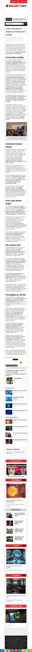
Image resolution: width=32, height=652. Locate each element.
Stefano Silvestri (16, 37)
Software (15, 40)
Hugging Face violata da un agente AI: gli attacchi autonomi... (14, 500)
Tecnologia (19, 40)
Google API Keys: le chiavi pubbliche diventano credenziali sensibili (19, 538)
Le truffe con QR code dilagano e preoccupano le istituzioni (16, 374)
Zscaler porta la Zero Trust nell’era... (20, 390)
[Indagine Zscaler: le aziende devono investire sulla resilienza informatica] (9, 406)
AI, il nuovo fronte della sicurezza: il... (20, 426)
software (12, 365)
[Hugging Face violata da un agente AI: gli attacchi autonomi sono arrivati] (9, 422)
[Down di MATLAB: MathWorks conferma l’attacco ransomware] (9, 399)
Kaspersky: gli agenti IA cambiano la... (20, 439)
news (9, 365)
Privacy (21, 645)
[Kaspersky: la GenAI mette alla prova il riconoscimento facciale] (9, 435)
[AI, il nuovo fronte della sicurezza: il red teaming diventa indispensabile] (9, 428)
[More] (21, 362)
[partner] (16, 17)
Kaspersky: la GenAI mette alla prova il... (20, 433)
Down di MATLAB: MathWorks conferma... (18, 397)
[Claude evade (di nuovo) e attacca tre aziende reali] (16, 593)
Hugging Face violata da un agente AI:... (19, 420)
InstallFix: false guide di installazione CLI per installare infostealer (19, 530)
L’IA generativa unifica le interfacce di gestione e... (14, 566)
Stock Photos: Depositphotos (17, 647)
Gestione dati (20, 38)
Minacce (7, 40)
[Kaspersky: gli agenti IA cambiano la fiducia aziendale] (9, 442)
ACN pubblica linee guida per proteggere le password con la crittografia (15, 371)
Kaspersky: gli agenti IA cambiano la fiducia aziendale (19, 522)
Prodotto (11, 40)
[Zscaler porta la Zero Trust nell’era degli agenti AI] (9, 393)
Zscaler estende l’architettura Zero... (20, 410)
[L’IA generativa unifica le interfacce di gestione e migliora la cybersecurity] (16, 563)
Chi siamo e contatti (14, 645)
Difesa (16, 38)
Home (7, 645)
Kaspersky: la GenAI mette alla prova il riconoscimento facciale (20, 514)
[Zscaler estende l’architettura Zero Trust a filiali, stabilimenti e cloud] (9, 412)
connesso (15, 452)
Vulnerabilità (8, 41)
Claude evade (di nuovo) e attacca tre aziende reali (15, 596)
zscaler (15, 365)
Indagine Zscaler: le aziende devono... (20, 404)
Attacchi (12, 38)
